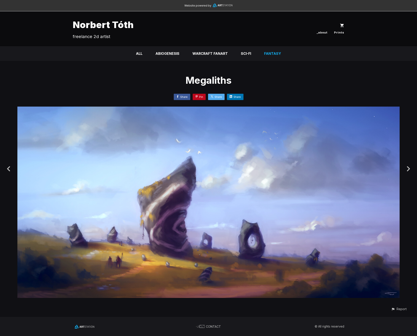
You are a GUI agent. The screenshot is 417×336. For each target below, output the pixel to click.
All (139, 53)
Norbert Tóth (103, 24)
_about (322, 32)
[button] (398, 308)
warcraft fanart (210, 53)
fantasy (272, 53)
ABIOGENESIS (167, 53)
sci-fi (246, 53)
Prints (339, 32)
